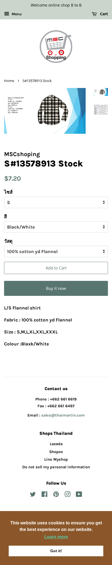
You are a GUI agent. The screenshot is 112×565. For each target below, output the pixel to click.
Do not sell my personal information (56, 467)
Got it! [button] (56, 551)
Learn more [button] (56, 536)
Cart (103, 13)
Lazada (56, 444)
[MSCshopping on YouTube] (79, 495)
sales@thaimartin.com (63, 415)
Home (9, 80)
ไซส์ (8, 192)
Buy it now (56, 288)
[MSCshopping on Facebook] (44, 495)
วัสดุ (8, 241)
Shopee (56, 451)
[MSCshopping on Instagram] (67, 495)
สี (5, 216)
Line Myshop (56, 459)
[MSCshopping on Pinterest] (56, 495)
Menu (16, 14)
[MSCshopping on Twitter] (33, 495)
